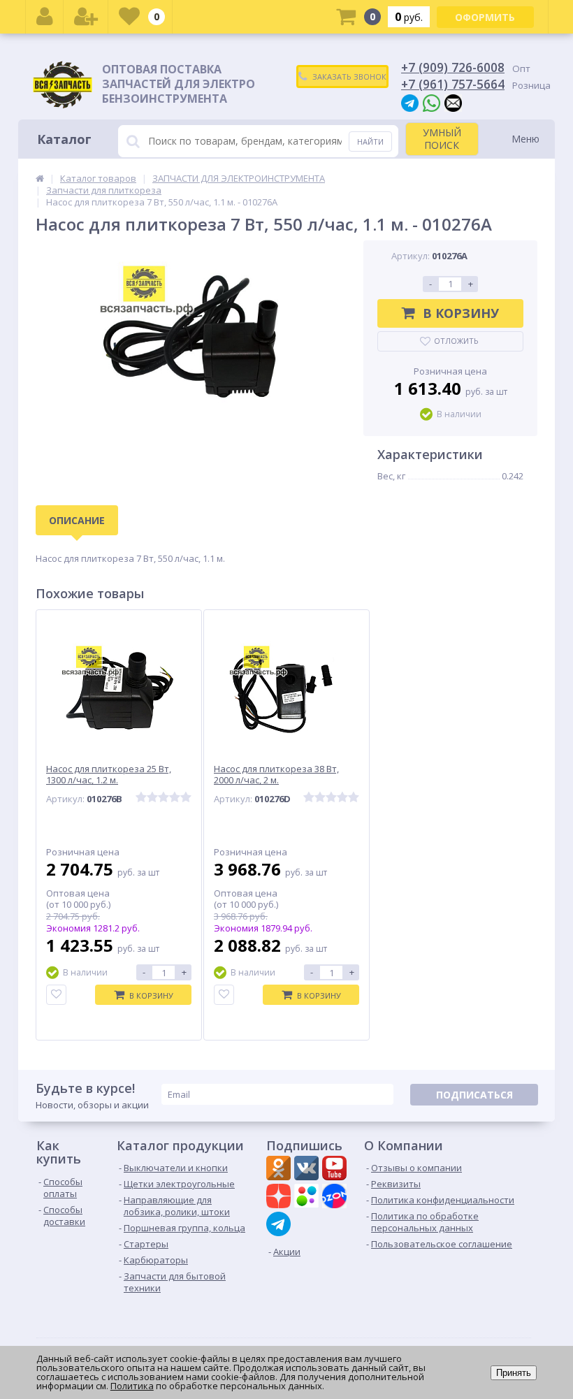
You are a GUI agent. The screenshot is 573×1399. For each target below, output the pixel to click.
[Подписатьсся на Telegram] (280, 1224)
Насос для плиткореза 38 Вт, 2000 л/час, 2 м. (276, 775)
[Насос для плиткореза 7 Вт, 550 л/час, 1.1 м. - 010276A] (192, 341)
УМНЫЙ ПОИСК (442, 139)
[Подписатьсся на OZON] (336, 1198)
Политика (132, 1385)
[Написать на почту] (453, 102)
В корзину (461, 313)
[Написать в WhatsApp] (431, 102)
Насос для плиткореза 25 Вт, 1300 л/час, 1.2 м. (108, 775)
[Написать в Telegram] (410, 102)
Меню (525, 138)
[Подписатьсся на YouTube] (336, 1170)
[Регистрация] (86, 17)
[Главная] (40, 178)
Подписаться (474, 1094)
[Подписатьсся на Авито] (308, 1198)
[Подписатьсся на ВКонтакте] (308, 1170)
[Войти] (45, 17)
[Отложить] (56, 995)
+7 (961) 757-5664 (453, 83)
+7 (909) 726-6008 (453, 67)
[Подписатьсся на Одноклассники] (280, 1170)
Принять (513, 1373)
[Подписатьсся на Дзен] (280, 1198)
